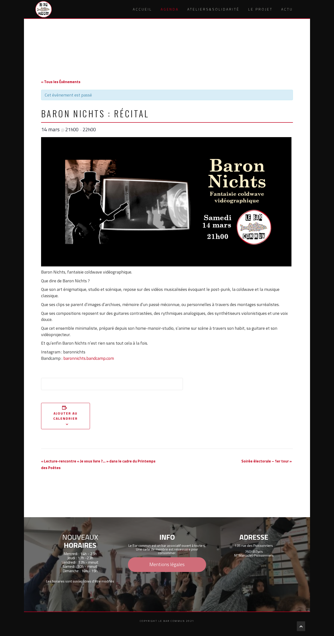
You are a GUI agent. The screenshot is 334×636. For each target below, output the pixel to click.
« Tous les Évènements (60, 82)
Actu (287, 9)
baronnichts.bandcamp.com (88, 358)
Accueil (142, 9)
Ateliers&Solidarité (213, 9)
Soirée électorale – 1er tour (266, 461)
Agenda (170, 9)
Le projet (260, 9)
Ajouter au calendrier (65, 416)
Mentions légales (167, 564)
